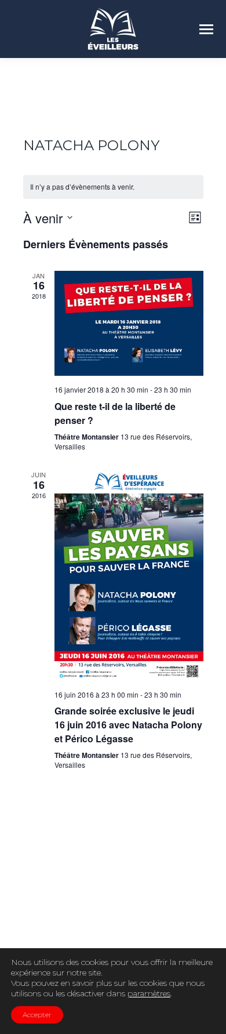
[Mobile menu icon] (206, 29)
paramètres (148, 993)
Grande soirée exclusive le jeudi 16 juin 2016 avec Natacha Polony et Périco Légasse (128, 724)
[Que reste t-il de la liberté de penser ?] (128, 323)
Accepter (37, 1014)
